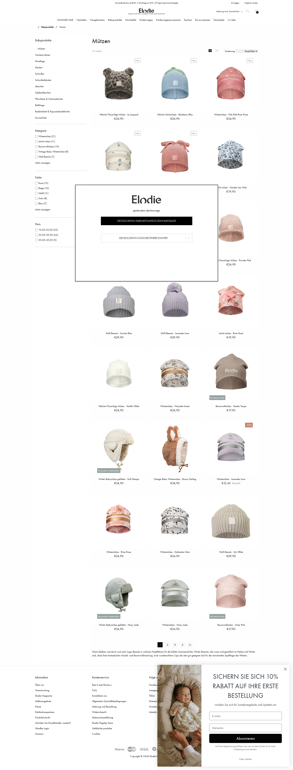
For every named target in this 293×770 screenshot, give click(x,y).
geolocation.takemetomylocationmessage (146, 221)
